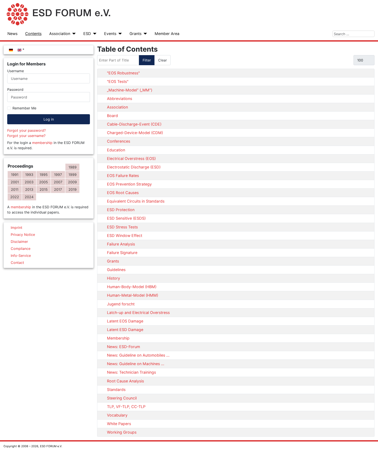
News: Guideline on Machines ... (135, 363)
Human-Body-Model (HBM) (131, 286)
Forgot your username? (26, 135)
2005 (43, 182)
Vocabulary (117, 415)
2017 (58, 189)
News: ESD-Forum (123, 346)
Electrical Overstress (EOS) (131, 158)
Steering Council (122, 398)
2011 (14, 189)
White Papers (119, 423)
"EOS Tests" (117, 81)
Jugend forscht (121, 304)
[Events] (119, 34)
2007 (58, 182)
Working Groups (121, 432)
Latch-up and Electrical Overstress (138, 312)
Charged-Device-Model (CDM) (135, 132)
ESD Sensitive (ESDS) (126, 218)
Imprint (16, 227)
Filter (147, 60)
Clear (162, 60)
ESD (87, 33)
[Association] (73, 34)
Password (15, 89)
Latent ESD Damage (125, 329)
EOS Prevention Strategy (129, 184)
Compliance (20, 248)
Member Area (167, 33)
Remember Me (24, 108)
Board (112, 115)
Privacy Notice (23, 234)
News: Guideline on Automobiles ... (138, 355)
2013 (29, 189)
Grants (136, 33)
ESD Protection (121, 209)
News (12, 33)
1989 (72, 167)
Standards (116, 389)
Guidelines (116, 269)
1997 (58, 174)
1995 (44, 174)
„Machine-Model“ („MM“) (129, 90)
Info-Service (21, 255)
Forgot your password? (26, 130)
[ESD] (93, 34)
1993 (29, 174)
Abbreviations (119, 98)
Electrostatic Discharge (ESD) (134, 167)
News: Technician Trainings (131, 372)
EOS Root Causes (123, 192)
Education (116, 150)
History (113, 278)
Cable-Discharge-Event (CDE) (134, 124)
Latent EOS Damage (125, 321)
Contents (33, 33)
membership (42, 142)
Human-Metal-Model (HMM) (132, 295)
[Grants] (144, 34)
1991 (14, 174)
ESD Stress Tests (122, 227)
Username (15, 71)
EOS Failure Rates (123, 175)
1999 (72, 174)
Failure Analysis (121, 244)
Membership (118, 338)
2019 (72, 189)
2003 (29, 182)
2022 (14, 197)
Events (110, 33)
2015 (44, 189)
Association (59, 33)
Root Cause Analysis (125, 381)
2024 (29, 197)
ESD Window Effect (124, 235)
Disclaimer (19, 241)
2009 (72, 182)
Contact (17, 262)
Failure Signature (122, 252)
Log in (49, 119)
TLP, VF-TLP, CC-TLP (126, 406)
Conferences (118, 141)
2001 (15, 182)
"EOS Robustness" (123, 73)
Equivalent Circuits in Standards (135, 201)
